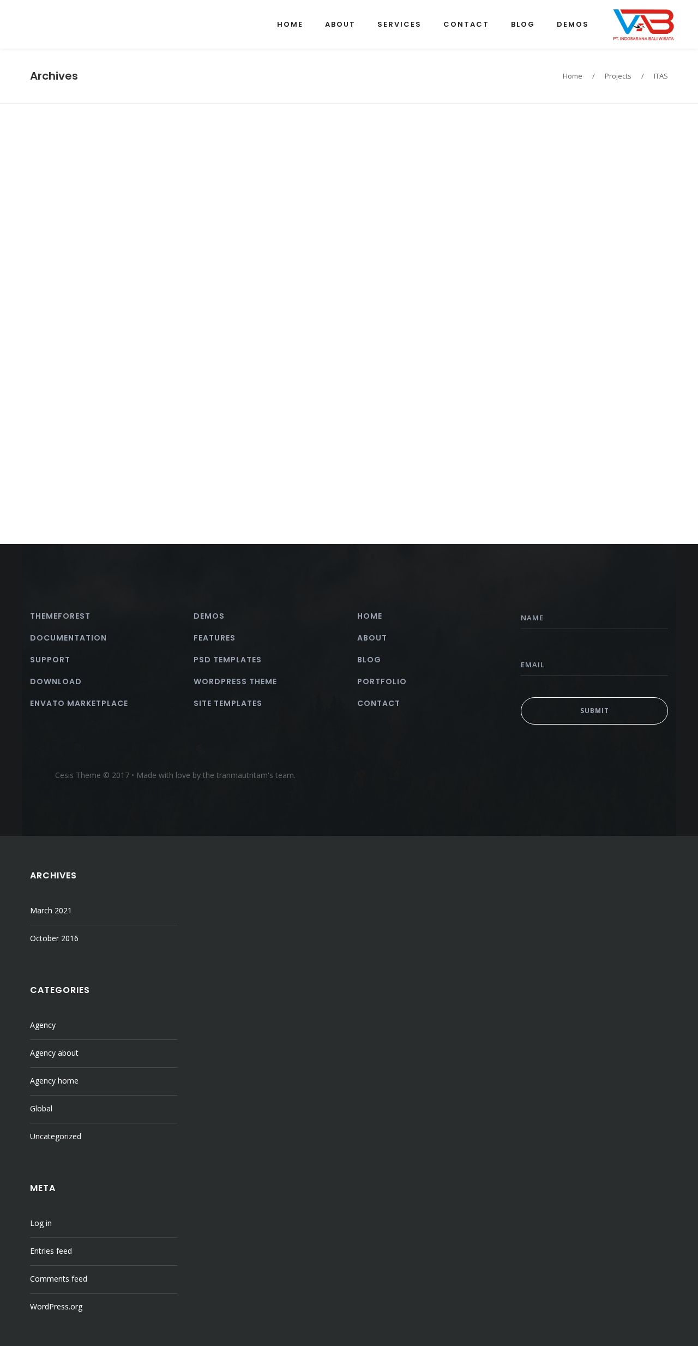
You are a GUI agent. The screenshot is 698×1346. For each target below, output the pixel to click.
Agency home (54, 1080)
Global (41, 1108)
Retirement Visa (415, 159)
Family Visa (397, 212)
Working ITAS (255, 448)
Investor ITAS (104, 300)
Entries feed (51, 1251)
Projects (618, 76)
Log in (41, 1223)
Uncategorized (55, 1136)
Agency (43, 1025)
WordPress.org (56, 1306)
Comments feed (58, 1278)
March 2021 (51, 910)
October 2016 (54, 938)
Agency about (54, 1053)
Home (572, 76)
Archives (54, 75)
